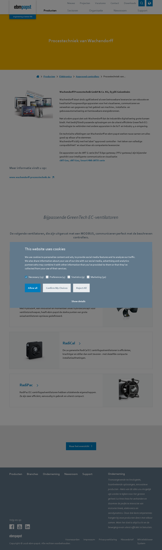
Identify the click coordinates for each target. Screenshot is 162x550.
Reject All (81, 288)
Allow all (32, 288)
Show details (78, 301)
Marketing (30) (98, 277)
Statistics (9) (77, 277)
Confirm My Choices (57, 288)
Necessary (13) (36, 277)
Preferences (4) (57, 277)
